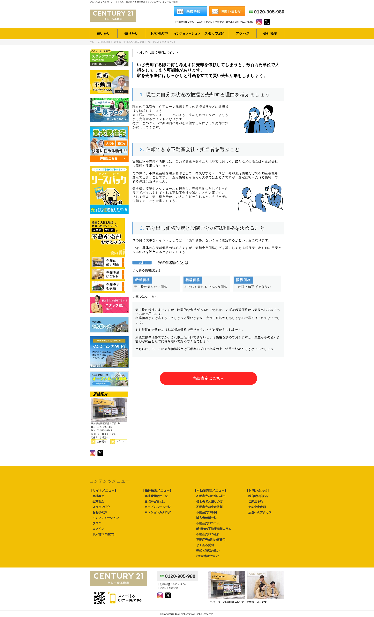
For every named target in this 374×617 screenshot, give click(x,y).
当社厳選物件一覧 (156, 496)
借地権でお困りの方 (209, 501)
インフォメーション (106, 517)
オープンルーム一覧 (158, 506)
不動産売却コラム (208, 523)
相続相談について (208, 556)
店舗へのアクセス (260, 512)
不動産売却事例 (206, 512)
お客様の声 (100, 512)
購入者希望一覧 (206, 517)
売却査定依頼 (257, 506)
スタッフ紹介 (101, 506)
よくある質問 (205, 545)
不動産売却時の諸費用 (211, 539)
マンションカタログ (158, 512)
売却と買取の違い (208, 550)
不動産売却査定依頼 (209, 506)
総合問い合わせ (258, 496)
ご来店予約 (255, 501)
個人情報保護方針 (104, 534)
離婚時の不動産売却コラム (213, 528)
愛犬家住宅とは (155, 501)
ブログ (97, 523)
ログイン (98, 528)
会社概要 (98, 496)
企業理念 (98, 501)
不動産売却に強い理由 (211, 496)
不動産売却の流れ (208, 534)
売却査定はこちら (208, 378)
